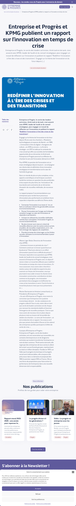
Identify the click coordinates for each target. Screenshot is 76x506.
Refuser (38, 494)
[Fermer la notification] (72, 2)
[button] (73, 472)
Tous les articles (37, 449)
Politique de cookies (30, 503)
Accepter (38, 489)
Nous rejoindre (64, 7)
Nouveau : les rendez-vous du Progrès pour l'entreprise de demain (38, 2)
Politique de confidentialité (43, 503)
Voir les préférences (38, 499)
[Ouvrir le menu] (72, 7)
